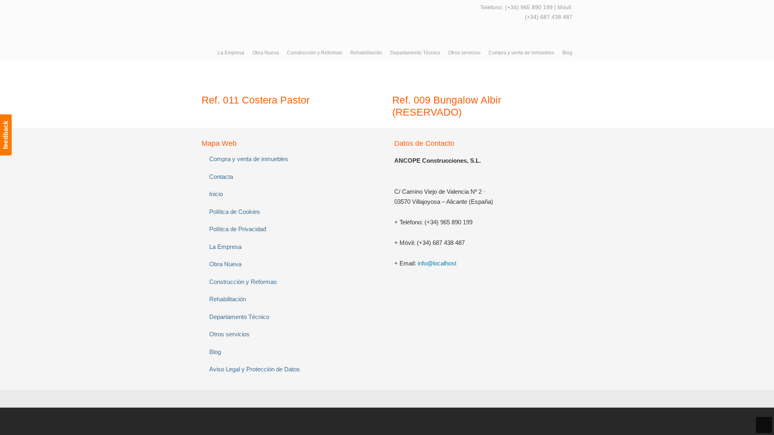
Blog (215, 351)
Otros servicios (229, 334)
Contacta (221, 176)
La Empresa (225, 246)
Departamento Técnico (239, 316)
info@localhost (437, 263)
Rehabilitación (227, 299)
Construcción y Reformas (243, 281)
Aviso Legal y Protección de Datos (254, 369)
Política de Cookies (234, 211)
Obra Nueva (225, 264)
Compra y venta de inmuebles (248, 158)
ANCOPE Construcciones (262, 19)
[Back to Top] (764, 425)
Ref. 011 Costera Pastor (256, 100)
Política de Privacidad (237, 229)
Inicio (216, 194)
